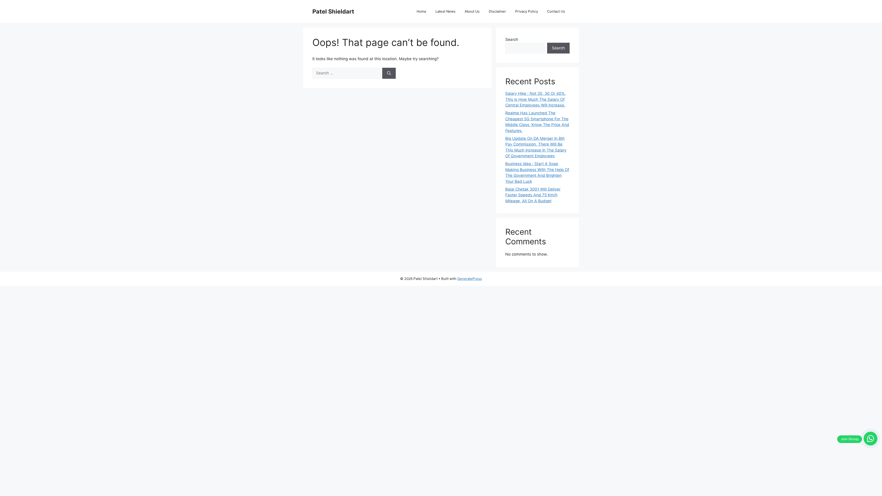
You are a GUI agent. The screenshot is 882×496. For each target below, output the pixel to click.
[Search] (389, 73)
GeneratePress (469, 278)
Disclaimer (497, 11)
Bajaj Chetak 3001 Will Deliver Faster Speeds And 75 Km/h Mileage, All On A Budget (532, 195)
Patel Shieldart (333, 11)
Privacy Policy (526, 11)
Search (511, 39)
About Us (472, 11)
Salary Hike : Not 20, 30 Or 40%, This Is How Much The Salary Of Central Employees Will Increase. (535, 99)
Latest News (445, 11)
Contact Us (556, 11)
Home (421, 11)
